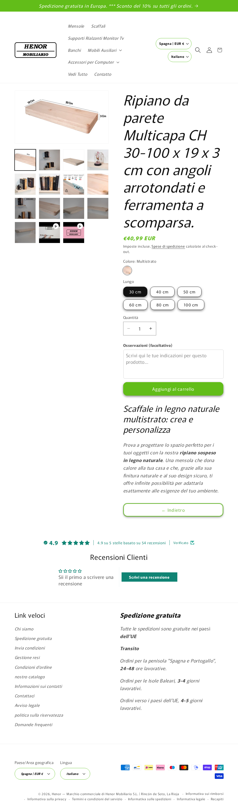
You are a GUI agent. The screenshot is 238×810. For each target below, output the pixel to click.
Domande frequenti (33, 724)
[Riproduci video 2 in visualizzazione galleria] (73, 232)
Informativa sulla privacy (46, 799)
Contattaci (25, 696)
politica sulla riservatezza (39, 715)
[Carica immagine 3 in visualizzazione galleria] (73, 160)
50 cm (189, 292)
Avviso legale (27, 705)
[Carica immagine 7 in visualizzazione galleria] (73, 184)
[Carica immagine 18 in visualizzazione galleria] (25, 232)
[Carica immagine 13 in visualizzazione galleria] (98, 184)
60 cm (135, 305)
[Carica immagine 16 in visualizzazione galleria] (73, 208)
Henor (56, 793)
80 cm (162, 305)
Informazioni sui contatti (38, 686)
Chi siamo (24, 629)
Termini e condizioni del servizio (97, 799)
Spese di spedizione (168, 246)
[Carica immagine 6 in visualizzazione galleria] (49, 184)
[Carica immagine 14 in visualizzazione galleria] (25, 208)
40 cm (162, 292)
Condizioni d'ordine (33, 667)
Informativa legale (191, 799)
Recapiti (217, 799)
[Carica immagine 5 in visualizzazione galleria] (25, 184)
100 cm (191, 305)
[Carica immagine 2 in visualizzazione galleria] (49, 160)
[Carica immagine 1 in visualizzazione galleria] (25, 160)
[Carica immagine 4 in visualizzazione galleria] (98, 160)
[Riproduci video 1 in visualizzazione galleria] (49, 232)
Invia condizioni (30, 648)
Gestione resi (27, 657)
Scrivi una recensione (149, 577)
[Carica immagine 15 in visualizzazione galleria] (49, 208)
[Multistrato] (127, 270)
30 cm (135, 292)
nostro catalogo (30, 676)
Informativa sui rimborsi (205, 793)
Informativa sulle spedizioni (150, 799)
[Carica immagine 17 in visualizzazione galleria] (98, 208)
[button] (104, 50)
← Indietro (173, 510)
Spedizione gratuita (33, 638)
